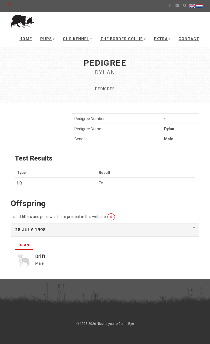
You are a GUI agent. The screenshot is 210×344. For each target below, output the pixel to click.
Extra (161, 39)
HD (19, 183)
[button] (111, 216)
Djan (24, 245)
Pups (46, 39)
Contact (189, 39)
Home (25, 39)
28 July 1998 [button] (30, 229)
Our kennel (76, 39)
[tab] (105, 230)
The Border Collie (121, 39)
